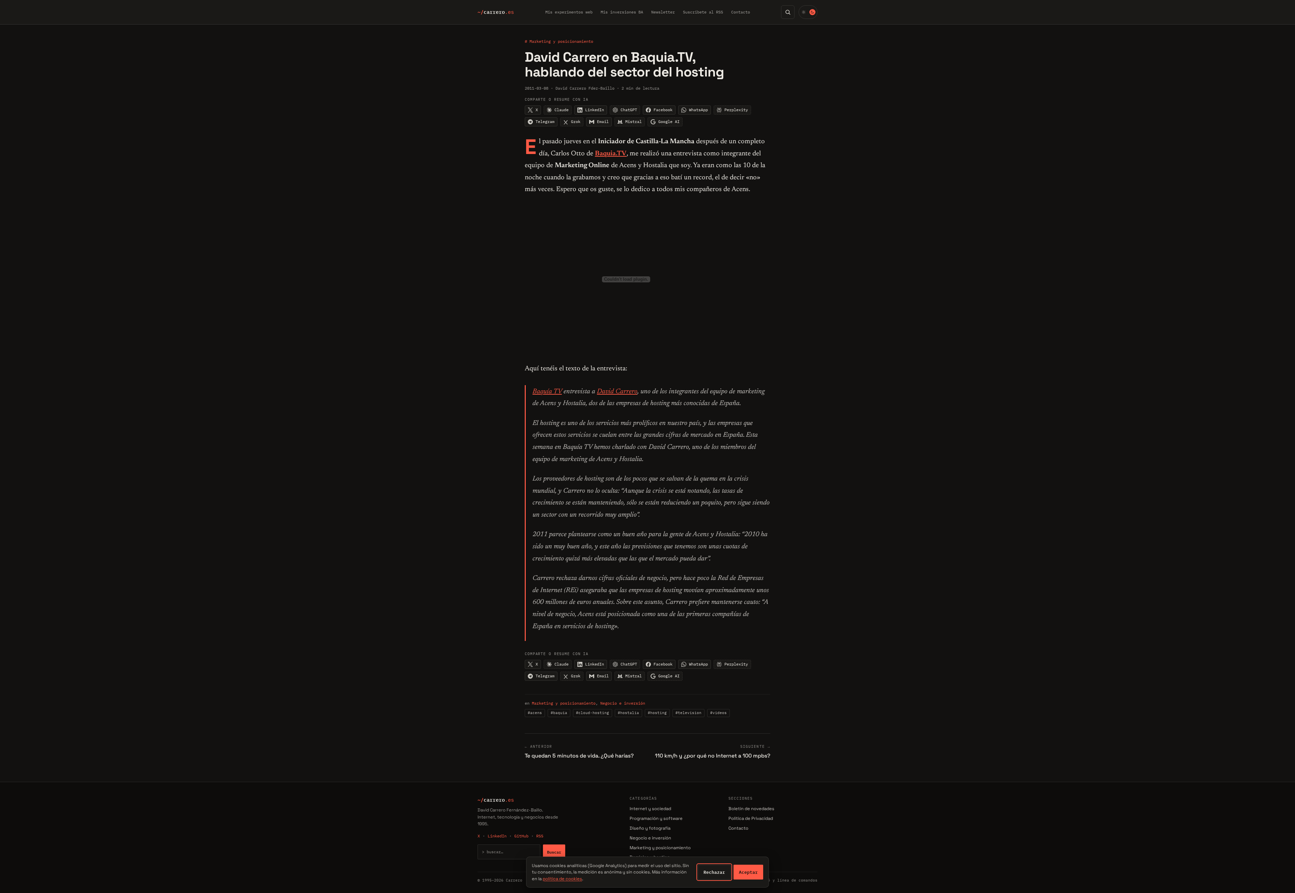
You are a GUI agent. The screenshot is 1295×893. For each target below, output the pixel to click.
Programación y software (656, 818)
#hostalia (628, 712)
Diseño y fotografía (650, 828)
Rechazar (714, 872)
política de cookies (562, 879)
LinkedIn (497, 835)
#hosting (657, 712)
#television (688, 712)
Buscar (554, 852)
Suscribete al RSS (703, 11)
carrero (496, 12)
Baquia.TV (611, 153)
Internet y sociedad (650, 808)
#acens (535, 712)
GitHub (521, 835)
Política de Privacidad (750, 818)
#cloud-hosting (592, 712)
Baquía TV (547, 391)
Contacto (740, 11)
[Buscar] (788, 12)
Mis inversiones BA (622, 11)
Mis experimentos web (569, 11)
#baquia (559, 712)
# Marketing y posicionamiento (559, 41)
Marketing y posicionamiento (564, 703)
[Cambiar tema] (808, 12)
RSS (539, 835)
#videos (718, 712)
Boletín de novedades (751, 808)
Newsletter (663, 11)
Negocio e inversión (622, 703)
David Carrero (617, 391)
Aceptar (748, 872)
